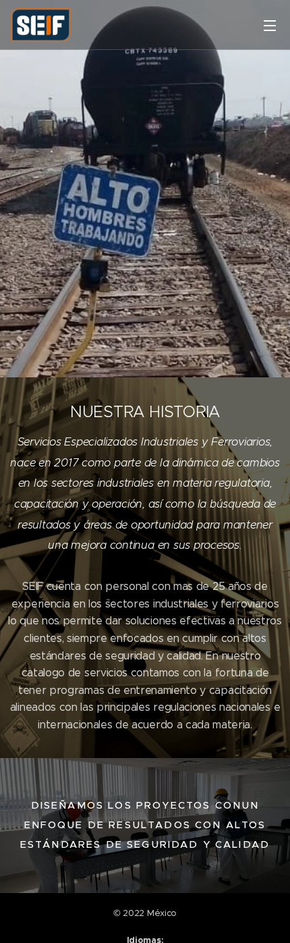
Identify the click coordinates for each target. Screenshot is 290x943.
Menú (269, 24)
